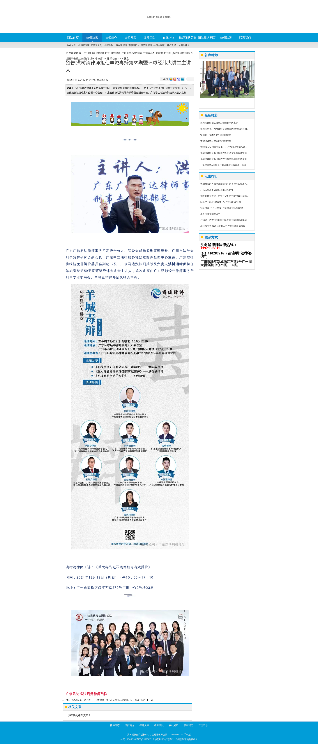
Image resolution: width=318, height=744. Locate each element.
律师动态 (92, 37)
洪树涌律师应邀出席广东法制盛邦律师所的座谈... (224, 159)
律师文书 (171, 45)
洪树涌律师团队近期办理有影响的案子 (219, 122)
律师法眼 (226, 37)
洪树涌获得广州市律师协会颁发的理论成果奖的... (224, 129)
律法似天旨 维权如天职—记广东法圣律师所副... (223, 147)
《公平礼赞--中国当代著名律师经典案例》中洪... (224, 165)
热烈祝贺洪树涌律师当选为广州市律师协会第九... (224, 183)
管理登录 (203, 725)
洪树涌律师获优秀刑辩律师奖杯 (215, 141)
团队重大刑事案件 (207, 39)
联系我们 (245, 37)
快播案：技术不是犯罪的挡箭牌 (215, 135)
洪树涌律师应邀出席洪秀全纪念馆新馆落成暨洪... (224, 153)
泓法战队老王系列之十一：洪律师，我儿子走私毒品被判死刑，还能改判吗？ (108, 700)
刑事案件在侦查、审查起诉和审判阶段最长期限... (224, 196)
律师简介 (111, 37)
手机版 (187, 734)
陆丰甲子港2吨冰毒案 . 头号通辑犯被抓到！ (221, 202)
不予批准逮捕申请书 (210, 214)
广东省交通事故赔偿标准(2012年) (216, 189)
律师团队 (149, 37)
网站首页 (73, 37)
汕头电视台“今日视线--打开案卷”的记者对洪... (222, 208)
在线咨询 (168, 37)
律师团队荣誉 (188, 37)
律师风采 (130, 37)
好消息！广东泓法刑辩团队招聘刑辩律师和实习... (224, 220)
